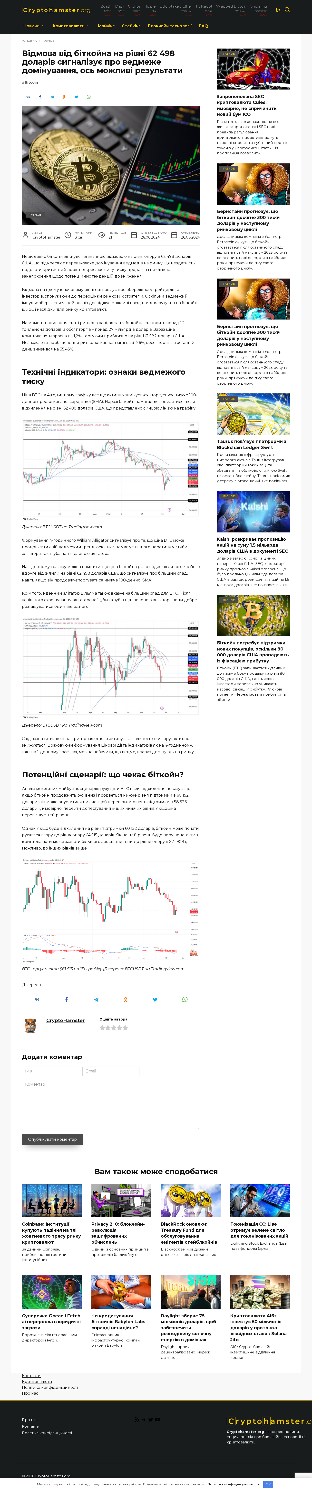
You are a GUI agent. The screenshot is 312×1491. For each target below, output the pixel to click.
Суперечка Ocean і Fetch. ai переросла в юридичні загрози (52, 1321)
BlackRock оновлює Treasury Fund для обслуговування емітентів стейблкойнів (189, 1233)
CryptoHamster (65, 1020)
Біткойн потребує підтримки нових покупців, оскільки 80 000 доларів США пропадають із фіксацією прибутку (253, 651)
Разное (35, 214)
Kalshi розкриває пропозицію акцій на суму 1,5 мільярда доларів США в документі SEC (252, 545)
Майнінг (106, 26)
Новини (31, 26)
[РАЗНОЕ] (253, 86)
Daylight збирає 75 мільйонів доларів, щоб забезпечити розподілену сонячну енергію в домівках (188, 1327)
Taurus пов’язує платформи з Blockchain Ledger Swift (251, 444)
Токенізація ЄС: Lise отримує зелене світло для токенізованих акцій (259, 1230)
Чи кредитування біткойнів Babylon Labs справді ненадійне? (118, 1321)
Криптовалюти (69, 26)
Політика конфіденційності (50, 1387)
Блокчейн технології (170, 26)
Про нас (30, 1393)
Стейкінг (131, 26)
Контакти (31, 1375)
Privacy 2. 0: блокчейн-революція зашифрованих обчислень (118, 1233)
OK (268, 1484)
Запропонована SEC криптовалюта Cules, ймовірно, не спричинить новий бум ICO (247, 105)
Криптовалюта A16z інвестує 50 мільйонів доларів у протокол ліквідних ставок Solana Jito (258, 1327)
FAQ (203, 26)
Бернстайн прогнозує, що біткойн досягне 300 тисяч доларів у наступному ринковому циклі (249, 220)
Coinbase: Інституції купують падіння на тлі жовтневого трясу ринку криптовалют (51, 1233)
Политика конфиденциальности (233, 1484)
